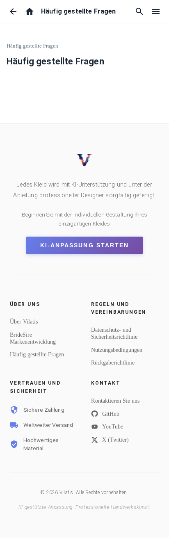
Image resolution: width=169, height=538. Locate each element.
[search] (139, 11)
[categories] (156, 11)
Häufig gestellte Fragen (32, 46)
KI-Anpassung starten (84, 245)
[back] (13, 11)
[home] (29, 11)
